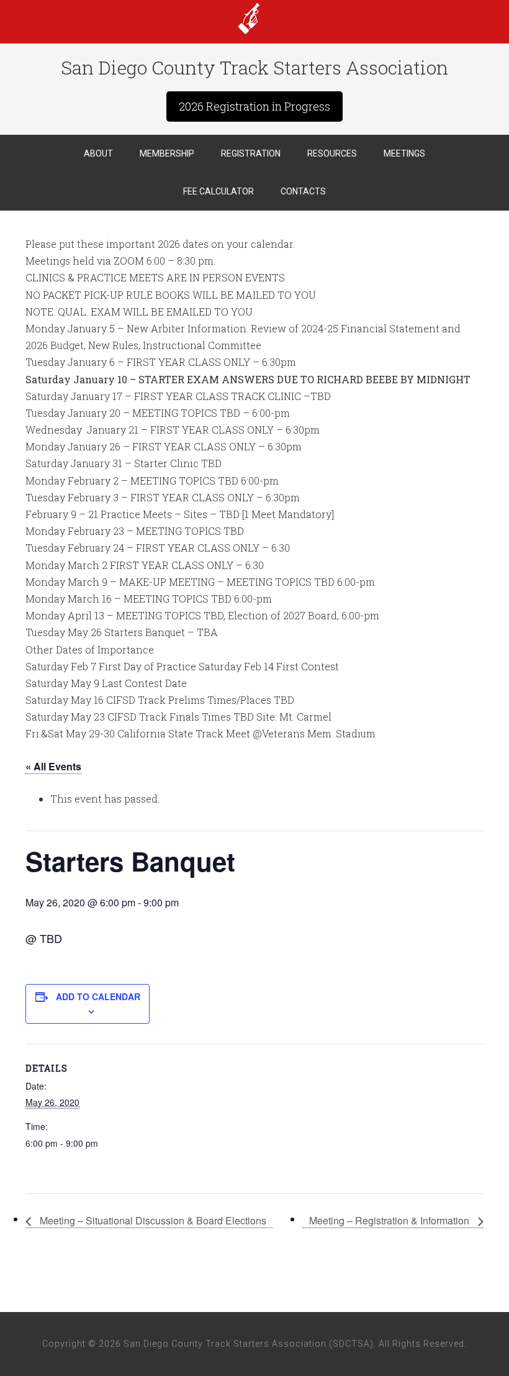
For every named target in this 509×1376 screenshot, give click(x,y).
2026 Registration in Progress (254, 106)
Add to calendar (98, 996)
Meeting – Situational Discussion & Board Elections (151, 1220)
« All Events (53, 766)
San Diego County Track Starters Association (254, 18)
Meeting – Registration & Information (390, 1220)
